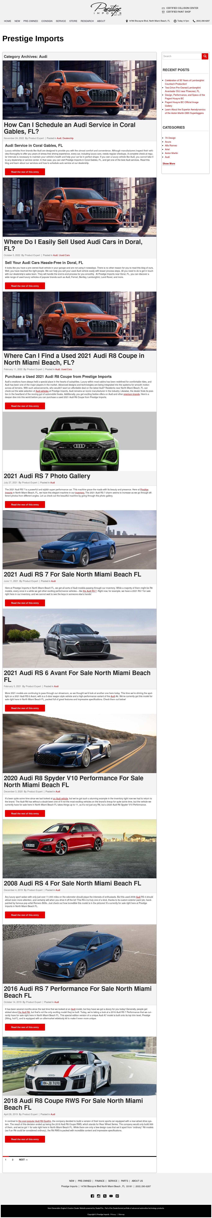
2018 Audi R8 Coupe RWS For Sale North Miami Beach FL (73, 1104)
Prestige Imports (33, 38)
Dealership (68, 138)
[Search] (205, 56)
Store (73, 21)
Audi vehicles (42, 390)
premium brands (132, 394)
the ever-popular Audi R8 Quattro (34, 1121)
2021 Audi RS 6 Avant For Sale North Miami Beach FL (77, 676)
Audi (59, 138)
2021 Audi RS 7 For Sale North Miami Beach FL (72, 574)
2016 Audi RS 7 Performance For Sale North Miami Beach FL (78, 992)
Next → (23, 1159)
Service (61, 21)
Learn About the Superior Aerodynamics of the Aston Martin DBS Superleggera (185, 111)
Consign (46, 21)
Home (7, 21)
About (101, 21)
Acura (168, 141)
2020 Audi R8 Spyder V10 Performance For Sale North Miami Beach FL (73, 781)
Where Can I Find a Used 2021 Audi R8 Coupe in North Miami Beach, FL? (74, 359)
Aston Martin (171, 153)
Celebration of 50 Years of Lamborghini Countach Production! (184, 82)
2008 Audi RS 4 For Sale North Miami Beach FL (72, 882)
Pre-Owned (30, 21)
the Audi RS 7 (90, 590)
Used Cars (64, 255)
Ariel (167, 149)
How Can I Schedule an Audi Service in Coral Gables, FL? (69, 128)
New (17, 21)
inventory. (80, 492)
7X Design (170, 137)
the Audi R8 (24, 1012)
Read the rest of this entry (25, 171)
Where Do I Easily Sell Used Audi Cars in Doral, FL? (73, 245)
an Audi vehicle (60, 798)
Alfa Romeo (171, 145)
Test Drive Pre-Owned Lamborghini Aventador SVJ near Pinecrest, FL (183, 89)
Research (87, 21)
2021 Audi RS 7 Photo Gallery (47, 475)
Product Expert (36, 138)
